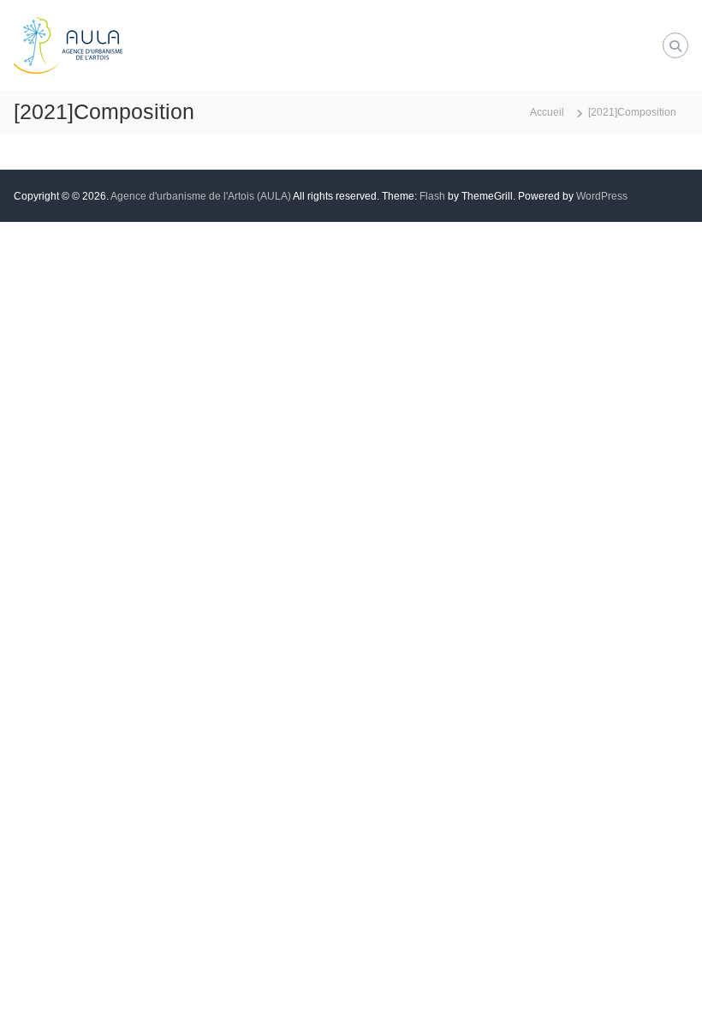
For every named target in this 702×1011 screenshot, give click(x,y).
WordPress (602, 196)
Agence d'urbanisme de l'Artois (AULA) (200, 196)
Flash (432, 196)
